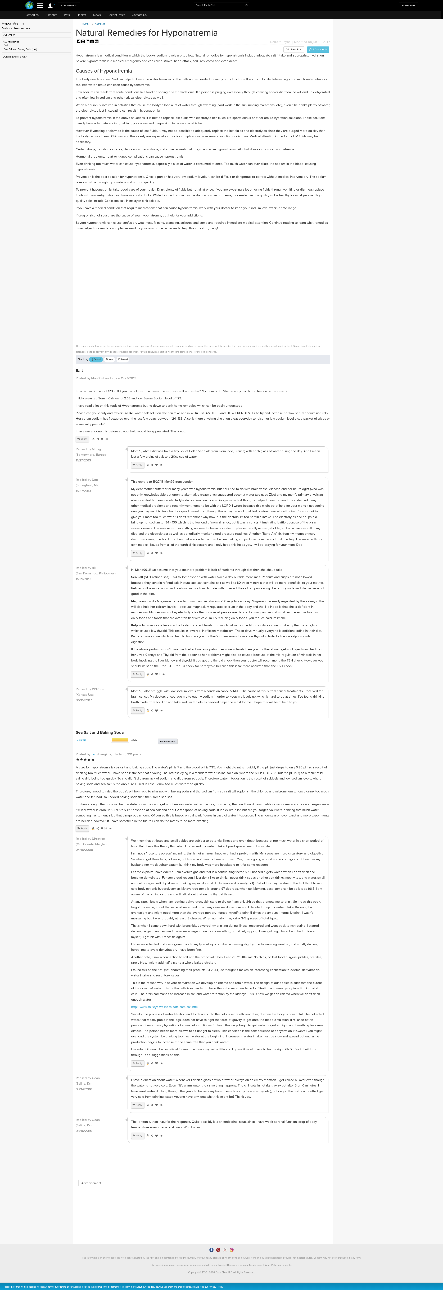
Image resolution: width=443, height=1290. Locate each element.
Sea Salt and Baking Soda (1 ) (20, 49)
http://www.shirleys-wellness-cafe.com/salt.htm (164, 1007)
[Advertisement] (179, 284)
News (97, 15)
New (111, 359)
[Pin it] (83, 42)
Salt (6, 45)
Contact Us (139, 15)
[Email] (92, 42)
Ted (94, 754)
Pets (67, 15)
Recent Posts (116, 15)
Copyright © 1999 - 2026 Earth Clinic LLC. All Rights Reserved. (221, 1272)
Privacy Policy (270, 1265)
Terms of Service (248, 1265)
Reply (83, 439)
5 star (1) (81, 740)
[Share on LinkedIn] (88, 42)
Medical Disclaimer (228, 1265)
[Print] (96, 42)
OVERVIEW (9, 35)
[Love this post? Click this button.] (101, 439)
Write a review (167, 741)
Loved (124, 359)
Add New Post (69, 5)
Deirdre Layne (280, 42)
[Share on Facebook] (79, 42)
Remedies (32, 15)
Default (97, 359)
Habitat (81, 15)
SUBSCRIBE (408, 5)
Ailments (51, 15)
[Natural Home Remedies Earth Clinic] (29, 5)
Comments (319, 49)
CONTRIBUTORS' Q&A (15, 56)
